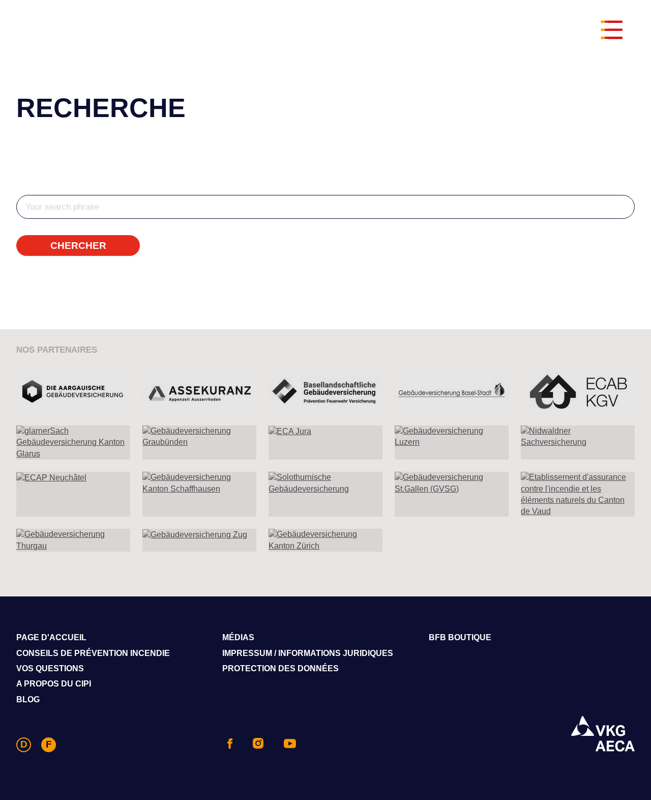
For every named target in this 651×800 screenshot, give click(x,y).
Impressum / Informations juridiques (307, 653)
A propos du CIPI (53, 683)
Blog (28, 699)
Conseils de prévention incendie (93, 653)
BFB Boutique (460, 637)
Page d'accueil (51, 637)
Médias (238, 637)
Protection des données (280, 668)
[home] (324, 32)
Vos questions (50, 668)
